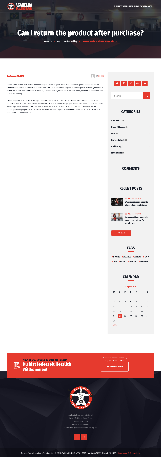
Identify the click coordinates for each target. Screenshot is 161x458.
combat (137, 257)
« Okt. (114, 324)
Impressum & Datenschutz (129, 453)
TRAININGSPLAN (115, 366)
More (120, 233)
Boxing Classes (118, 127)
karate (123, 261)
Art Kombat (116, 120)
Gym (113, 133)
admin (101, 76)
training (144, 261)
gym (115, 261)
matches (133, 261)
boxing (116, 257)
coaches (127, 257)
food (146, 257)
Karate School (117, 140)
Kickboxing (116, 146)
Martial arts (116, 153)
